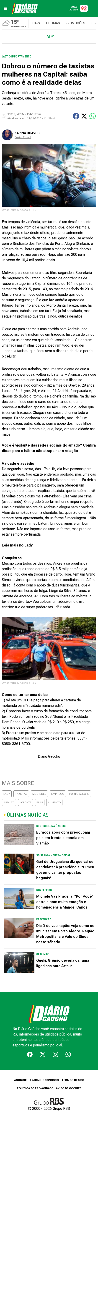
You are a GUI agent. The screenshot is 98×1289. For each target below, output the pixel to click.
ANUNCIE (20, 1080)
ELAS (39, 802)
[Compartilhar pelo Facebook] (76, 116)
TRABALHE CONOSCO (44, 1080)
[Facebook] (30, 1054)
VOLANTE (25, 802)
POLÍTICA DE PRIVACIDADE (35, 1088)
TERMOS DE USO (73, 1080)
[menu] (5, 8)
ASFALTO (9, 802)
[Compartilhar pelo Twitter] (84, 116)
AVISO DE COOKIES (68, 1088)
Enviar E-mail (23, 137)
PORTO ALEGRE (79, 793)
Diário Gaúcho (49, 756)
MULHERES (39, 793)
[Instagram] (55, 1054)
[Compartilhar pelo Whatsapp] (92, 116)
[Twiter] (42, 1054)
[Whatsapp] (68, 1054)
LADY (6, 793)
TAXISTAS (21, 793)
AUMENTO (54, 802)
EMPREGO (57, 793)
